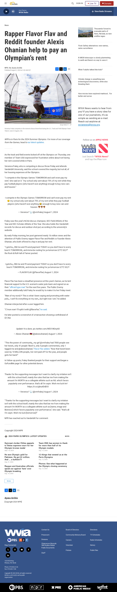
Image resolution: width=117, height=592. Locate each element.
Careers (69, 540)
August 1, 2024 (51, 212)
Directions (93, 530)
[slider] (16, 11)
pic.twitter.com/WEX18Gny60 (46, 329)
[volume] (13, 11)
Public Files (94, 550)
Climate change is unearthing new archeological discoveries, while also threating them (93, 81)
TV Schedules (95, 535)
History (92, 545)
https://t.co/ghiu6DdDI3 (38, 386)
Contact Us (45, 530)
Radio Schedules (96, 540)
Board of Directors (72, 530)
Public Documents (48, 548)
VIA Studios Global (48, 545)
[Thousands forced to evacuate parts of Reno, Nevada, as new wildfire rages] (85, 32)
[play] (6, 11)
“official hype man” (17, 287)
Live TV (93, 3)
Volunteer (69, 545)
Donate (107, 3)
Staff (43, 553)
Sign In (79, 3)
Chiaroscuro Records (48, 543)
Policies (68, 550)
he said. (43, 309)
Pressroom (45, 535)
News (7, 25)
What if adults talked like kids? (90, 70)
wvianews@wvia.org (89, 124)
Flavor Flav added (41, 349)
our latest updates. (36, 142)
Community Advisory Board (76, 535)
